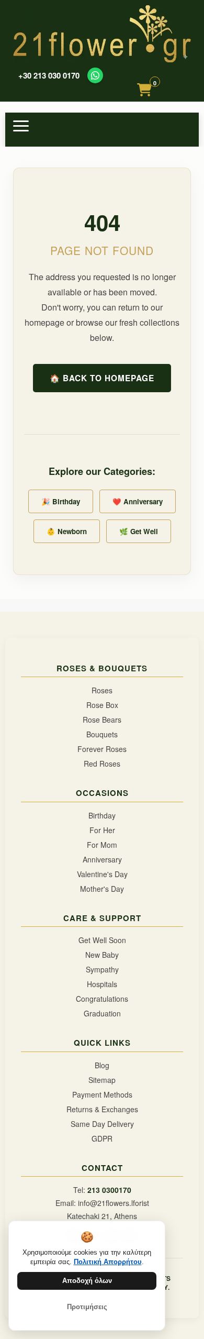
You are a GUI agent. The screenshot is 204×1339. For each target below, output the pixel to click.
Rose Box (102, 705)
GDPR (102, 1138)
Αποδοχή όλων (87, 1281)
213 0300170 (109, 1190)
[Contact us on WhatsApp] (95, 75)
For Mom (102, 844)
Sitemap (102, 1080)
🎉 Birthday (60, 501)
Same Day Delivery (102, 1124)
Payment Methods (102, 1094)
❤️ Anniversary (137, 501)
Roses (102, 690)
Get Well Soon (102, 940)
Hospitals (102, 984)
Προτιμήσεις (87, 1307)
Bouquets (102, 734)
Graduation (102, 1013)
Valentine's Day (102, 874)
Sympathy (102, 969)
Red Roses (102, 763)
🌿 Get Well (138, 531)
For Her (102, 830)
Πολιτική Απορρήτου (108, 1262)
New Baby (102, 954)
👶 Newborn (67, 531)
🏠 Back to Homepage (102, 378)
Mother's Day (102, 888)
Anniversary (102, 859)
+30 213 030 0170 (49, 75)
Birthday (102, 815)
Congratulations (102, 998)
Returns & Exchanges (102, 1109)
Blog (102, 1065)
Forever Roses (102, 749)
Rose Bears (102, 719)
